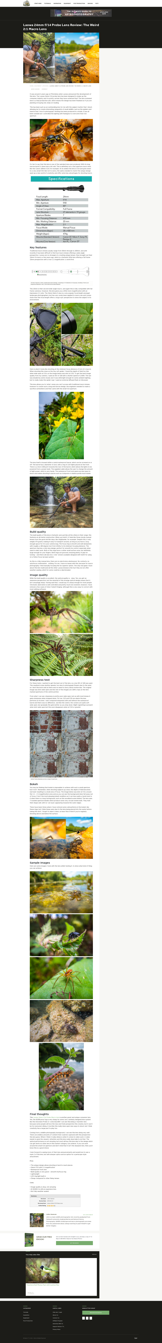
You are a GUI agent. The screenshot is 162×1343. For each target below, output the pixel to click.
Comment (45, 89)
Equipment (38, 85)
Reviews (45, 85)
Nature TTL (31, 1292)
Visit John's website (88, 1214)
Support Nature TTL (58, 1326)
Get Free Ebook (74, 1243)
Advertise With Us (58, 1323)
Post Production (28, 1320)
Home (31, 85)
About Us (55, 1315)
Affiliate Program (57, 1320)
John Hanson (35, 89)
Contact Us (56, 1318)
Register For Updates (96, 1312)
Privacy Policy (56, 1329)
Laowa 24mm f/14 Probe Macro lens (46, 1117)
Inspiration (26, 1315)
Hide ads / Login (57, 1312)
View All (94, 1254)
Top (136, 1338)
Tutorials (25, 1312)
